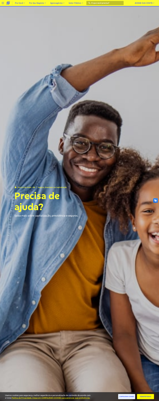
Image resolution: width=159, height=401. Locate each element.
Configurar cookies (126, 396)
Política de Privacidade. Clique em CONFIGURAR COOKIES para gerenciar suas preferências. (51, 398)
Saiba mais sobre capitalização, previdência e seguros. (46, 215)
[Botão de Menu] (2, 3)
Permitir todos (145, 396)
